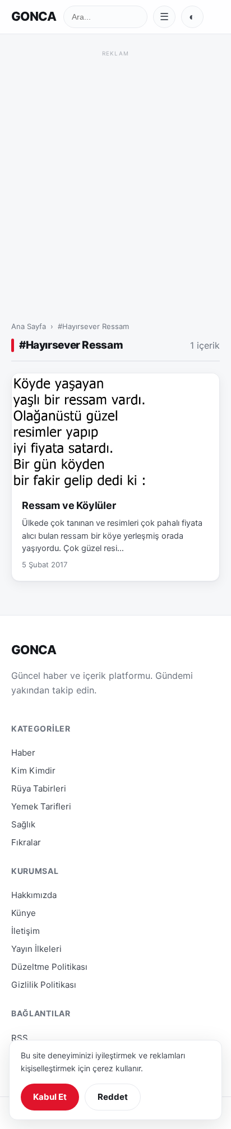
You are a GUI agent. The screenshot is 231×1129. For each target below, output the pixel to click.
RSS (19, 1038)
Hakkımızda (34, 895)
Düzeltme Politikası (49, 966)
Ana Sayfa (28, 326)
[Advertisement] (115, 175)
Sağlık (23, 824)
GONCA (34, 16)
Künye (23, 913)
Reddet (113, 1096)
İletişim (25, 931)
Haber (23, 752)
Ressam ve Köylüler (69, 505)
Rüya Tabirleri (38, 788)
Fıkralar (26, 842)
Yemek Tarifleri (41, 806)
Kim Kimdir (33, 770)
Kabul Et (50, 1096)
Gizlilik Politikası (43, 984)
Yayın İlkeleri (36, 948)
